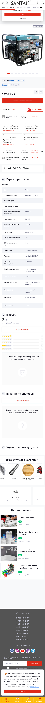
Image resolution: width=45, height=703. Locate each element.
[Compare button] (41, 92)
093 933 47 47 (22, 630)
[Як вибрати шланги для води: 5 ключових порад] (9, 570)
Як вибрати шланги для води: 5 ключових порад (28, 567)
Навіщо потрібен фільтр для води (28, 533)
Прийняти (22, 691)
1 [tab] (8, 73)
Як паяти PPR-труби (26, 518)
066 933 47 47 (22, 624)
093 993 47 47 (22, 621)
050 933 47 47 (22, 639)
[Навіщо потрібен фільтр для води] (9, 536)
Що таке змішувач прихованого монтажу (27, 550)
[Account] (43, 3)
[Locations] (37, 3)
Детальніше (34, 687)
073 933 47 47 (22, 633)
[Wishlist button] (36, 92)
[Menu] (3, 3)
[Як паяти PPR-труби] (9, 521)
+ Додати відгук (22, 329)
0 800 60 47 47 (22, 618)
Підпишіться (35, 663)
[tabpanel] (22, 51)
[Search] (7, 3)
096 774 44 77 (22, 636)
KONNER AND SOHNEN (16, 80)
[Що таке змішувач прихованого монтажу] (9, 553)
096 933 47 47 (22, 627)
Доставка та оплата (18, 168)
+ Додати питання (22, 401)
